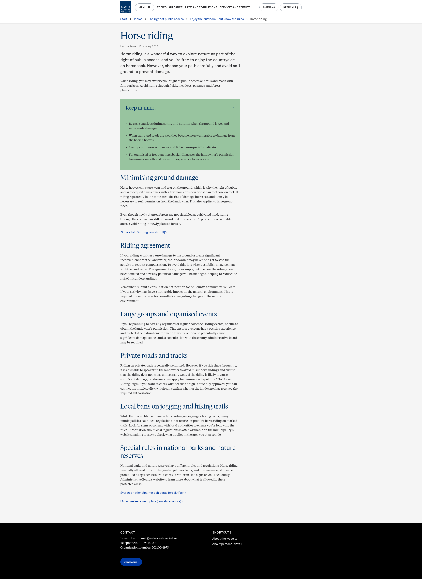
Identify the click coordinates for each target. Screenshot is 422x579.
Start (123, 19)
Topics (161, 7)
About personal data (226, 544)
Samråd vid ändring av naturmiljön (144, 232)
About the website (224, 538)
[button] (180, 107)
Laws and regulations (201, 7)
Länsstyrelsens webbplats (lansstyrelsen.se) (150, 501)
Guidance (175, 7)
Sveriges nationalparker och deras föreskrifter (152, 492)
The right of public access (166, 19)
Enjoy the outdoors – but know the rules (217, 19)
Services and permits (235, 7)
